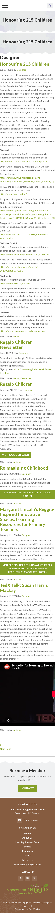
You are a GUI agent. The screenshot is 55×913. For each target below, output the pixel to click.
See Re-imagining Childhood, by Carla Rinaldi (27, 494)
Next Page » (6, 748)
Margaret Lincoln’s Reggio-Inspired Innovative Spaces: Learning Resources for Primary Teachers (27, 519)
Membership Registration (27, 864)
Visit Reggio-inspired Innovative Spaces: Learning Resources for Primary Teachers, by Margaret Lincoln (27, 568)
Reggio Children (16, 384)
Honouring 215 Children (24, 64)
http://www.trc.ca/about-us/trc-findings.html (23, 161)
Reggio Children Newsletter (16, 344)
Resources (25, 378)
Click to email (31, 820)
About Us (27, 837)
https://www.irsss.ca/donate (14, 283)
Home (27, 833)
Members (27, 860)
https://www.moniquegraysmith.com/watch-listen (26, 254)
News (16, 336)
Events (27, 846)
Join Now (27, 788)
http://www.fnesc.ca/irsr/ (13, 194)
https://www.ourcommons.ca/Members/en (22, 331)
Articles (17, 462)
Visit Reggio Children (15, 454)
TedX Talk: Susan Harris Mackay (24, 587)
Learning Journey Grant (27, 842)
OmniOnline (34, 909)
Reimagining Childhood (24, 467)
